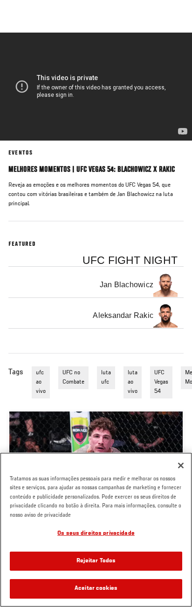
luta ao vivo (132, 382)
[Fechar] (181, 465)
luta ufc (106, 377)
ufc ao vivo (41, 382)
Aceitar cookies (96, 589)
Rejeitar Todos (96, 561)
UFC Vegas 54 (161, 382)
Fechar (175, 50)
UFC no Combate (73, 377)
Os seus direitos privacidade (96, 534)
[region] (96, 529)
